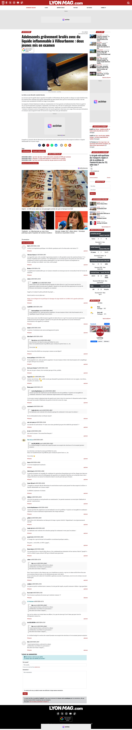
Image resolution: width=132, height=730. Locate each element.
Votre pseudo (26, 662)
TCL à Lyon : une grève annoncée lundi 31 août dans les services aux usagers (102, 68)
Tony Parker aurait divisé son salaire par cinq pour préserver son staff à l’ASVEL (49, 160)
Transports (99, 64)
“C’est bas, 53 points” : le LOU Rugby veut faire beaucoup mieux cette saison (103, 38)
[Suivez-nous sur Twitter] (62, 714)
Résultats (108, 177)
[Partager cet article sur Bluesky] (56, 145)
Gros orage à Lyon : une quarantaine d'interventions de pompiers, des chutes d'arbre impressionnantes (100, 143)
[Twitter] (10, 2)
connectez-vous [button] (37, 667)
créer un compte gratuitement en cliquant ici (39, 701)
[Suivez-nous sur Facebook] (100, 333)
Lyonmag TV (103, 7)
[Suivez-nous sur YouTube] (70, 714)
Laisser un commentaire (28, 243)
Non (91, 169)
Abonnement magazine (31, 7)
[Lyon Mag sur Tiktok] (74, 714)
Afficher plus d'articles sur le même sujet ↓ (30, 163)
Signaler (86, 251)
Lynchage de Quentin (102, 223)
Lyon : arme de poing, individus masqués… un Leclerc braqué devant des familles (103, 61)
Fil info (46, 7)
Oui (91, 166)
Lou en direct (99, 35)
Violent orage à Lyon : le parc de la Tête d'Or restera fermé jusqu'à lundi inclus (103, 53)
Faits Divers (89, 7)
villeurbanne (26, 151)
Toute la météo (106, 318)
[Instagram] (14, 2)
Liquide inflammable (39, 151)
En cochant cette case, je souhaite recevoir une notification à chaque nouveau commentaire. (43, 690)
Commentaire (26, 669)
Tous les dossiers (105, 227)
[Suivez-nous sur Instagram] (66, 714)
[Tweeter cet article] (43, 145)
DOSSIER (98, 202)
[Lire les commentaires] (69, 145)
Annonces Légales (60, 7)
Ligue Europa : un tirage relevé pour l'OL (103, 74)
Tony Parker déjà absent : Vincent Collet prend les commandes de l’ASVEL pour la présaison (51, 157)
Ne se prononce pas (95, 171)
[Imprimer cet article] (61, 145)
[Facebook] (6, 2)
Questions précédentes (94, 177)
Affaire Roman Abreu (102, 204)
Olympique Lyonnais (101, 218)
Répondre (30, 251)
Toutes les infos (105, 77)
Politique (75, 7)
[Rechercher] (128, 3)
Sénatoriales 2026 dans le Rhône (103, 214)
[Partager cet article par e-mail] (65, 145)
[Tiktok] (21, 2)
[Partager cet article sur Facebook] (39, 145)
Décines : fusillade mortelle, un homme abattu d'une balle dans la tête (103, 46)
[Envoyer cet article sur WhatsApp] (52, 145)
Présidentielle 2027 (102, 208)
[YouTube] (18, 2)
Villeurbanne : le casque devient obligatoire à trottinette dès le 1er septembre (49, 158)
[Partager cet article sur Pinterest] (47, 145)
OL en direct (99, 72)
